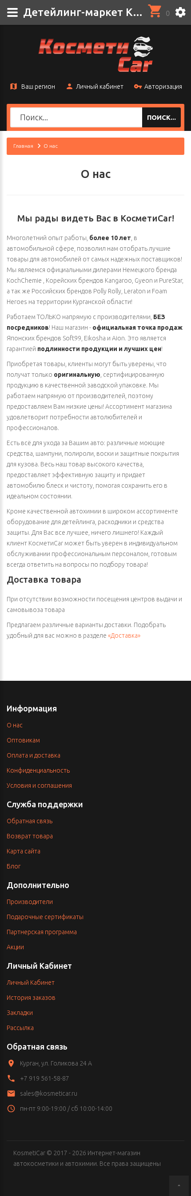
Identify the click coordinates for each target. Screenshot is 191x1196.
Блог (13, 866)
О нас (15, 725)
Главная (23, 146)
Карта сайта (23, 851)
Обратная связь (29, 821)
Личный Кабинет (31, 982)
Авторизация (163, 86)
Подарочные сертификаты (45, 916)
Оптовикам (23, 740)
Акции (15, 947)
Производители (30, 901)
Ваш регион (37, 86)
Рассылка (20, 1027)
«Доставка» (124, 635)
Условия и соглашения (39, 785)
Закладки (20, 1012)
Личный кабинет (99, 86)
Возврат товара (30, 836)
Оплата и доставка (33, 755)
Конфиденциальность (38, 770)
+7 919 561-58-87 (44, 1078)
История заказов (31, 997)
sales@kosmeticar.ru (48, 1093)
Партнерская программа (42, 931)
